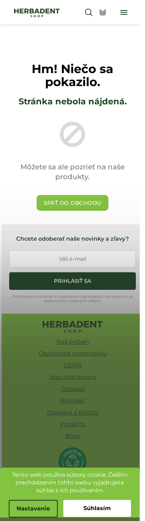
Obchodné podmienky (73, 353)
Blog (72, 435)
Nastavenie (33, 508)
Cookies (72, 388)
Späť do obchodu (72, 203)
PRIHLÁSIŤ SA (72, 281)
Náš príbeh (72, 341)
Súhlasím (97, 508)
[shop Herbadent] (73, 327)
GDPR (73, 365)
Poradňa (72, 424)
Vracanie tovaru (72, 376)
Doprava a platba (72, 412)
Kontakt (72, 400)
